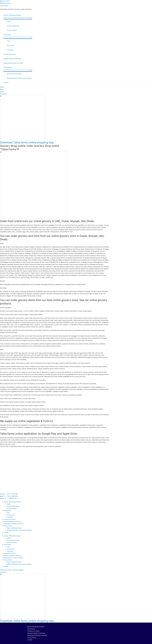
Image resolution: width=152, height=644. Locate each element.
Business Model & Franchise (12, 58)
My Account (10, 45)
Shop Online (7, 35)
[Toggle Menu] (18, 18)
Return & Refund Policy (14, 74)
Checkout (10, 50)
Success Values (12, 30)
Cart (8, 41)
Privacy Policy (8, 67)
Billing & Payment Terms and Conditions (19, 78)
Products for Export (10, 54)
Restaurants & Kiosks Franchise (13, 63)
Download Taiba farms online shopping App (27, 142)
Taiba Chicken (4, 5)
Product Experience (13, 26)
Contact (6, 82)
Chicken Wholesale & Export (12, 15)
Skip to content (4, 1)
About (9, 21)
